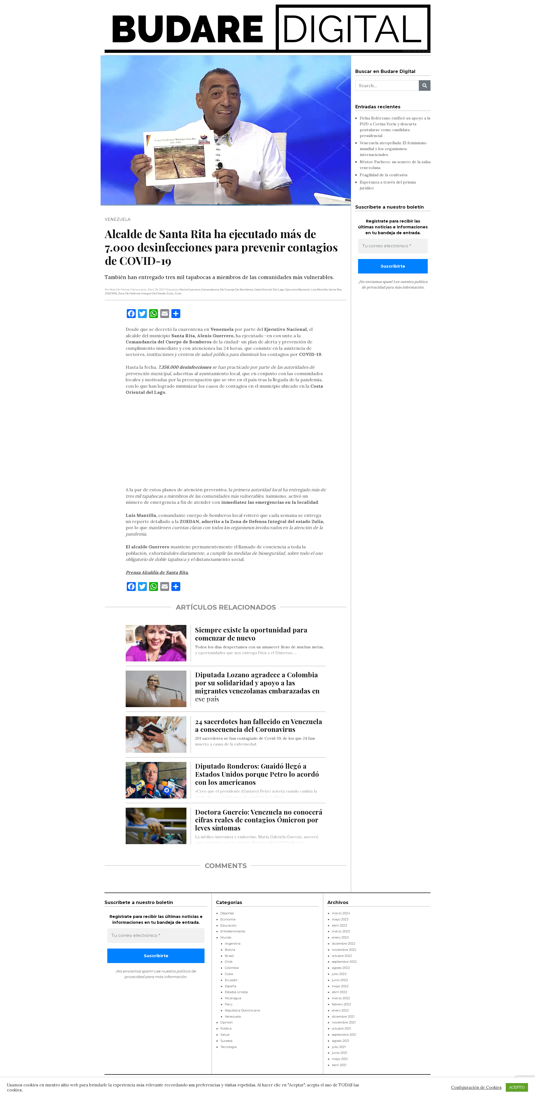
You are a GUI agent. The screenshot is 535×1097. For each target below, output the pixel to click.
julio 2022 (339, 974)
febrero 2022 (341, 1004)
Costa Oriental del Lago (269, 289)
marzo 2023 (341, 931)
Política (226, 1028)
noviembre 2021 (344, 1022)
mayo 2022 (340, 986)
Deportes (227, 913)
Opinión (226, 1022)
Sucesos (226, 1041)
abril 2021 (339, 1065)
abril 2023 (339, 925)
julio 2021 (339, 1047)
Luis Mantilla (319, 289)
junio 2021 (339, 1053)
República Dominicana (242, 1010)
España (230, 986)
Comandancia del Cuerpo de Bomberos (227, 289)
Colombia (232, 968)
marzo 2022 (341, 998)
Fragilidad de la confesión (383, 174)
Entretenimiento (232, 931)
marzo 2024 (341, 913)
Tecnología (228, 1047)
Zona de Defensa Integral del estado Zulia (145, 293)
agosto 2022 (341, 968)
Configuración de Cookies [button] (476, 1087)
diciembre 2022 (343, 943)
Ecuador (231, 980)
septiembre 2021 (344, 1035)
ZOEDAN (111, 293)
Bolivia (230, 950)
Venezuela (117, 219)
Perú (228, 1004)
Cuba (229, 974)
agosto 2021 (340, 1041)
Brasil (229, 956)
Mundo (225, 937)
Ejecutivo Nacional (297, 289)
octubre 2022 (342, 956)
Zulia (177, 293)
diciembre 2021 (343, 1016)
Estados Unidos (236, 992)
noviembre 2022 (344, 950)
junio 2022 (340, 980)
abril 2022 (339, 992)
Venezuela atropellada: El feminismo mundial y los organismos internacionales (393, 148)
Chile (228, 962)
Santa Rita (335, 289)
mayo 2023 (340, 919)
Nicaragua (233, 998)
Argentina (232, 943)
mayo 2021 (340, 1059)
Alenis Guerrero (189, 289)
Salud (224, 1035)
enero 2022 (340, 1010)
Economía (227, 919)
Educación (228, 925)
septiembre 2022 (344, 962)
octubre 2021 (341, 1028)
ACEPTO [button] (517, 1087)
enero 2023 (340, 937)
